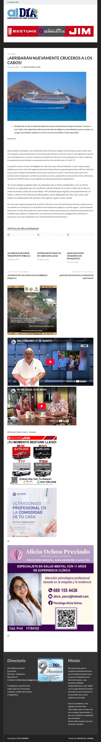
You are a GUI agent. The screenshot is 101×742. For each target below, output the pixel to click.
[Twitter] (85, 2)
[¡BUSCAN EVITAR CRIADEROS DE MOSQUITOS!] (80, 242)
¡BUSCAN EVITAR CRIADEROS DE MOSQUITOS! (75, 256)
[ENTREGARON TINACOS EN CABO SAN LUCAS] (50, 242)
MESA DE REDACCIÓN (32, 67)
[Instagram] (92, 2)
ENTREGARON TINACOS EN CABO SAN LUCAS (49, 254)
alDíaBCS (25, 738)
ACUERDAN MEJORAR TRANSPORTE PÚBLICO (18, 254)
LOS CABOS (11, 54)
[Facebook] (81, 2)
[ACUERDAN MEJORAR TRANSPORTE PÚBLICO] (20, 242)
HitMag (90, 738)
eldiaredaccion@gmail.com (28, 680)
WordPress (81, 738)
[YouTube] (88, 2)
